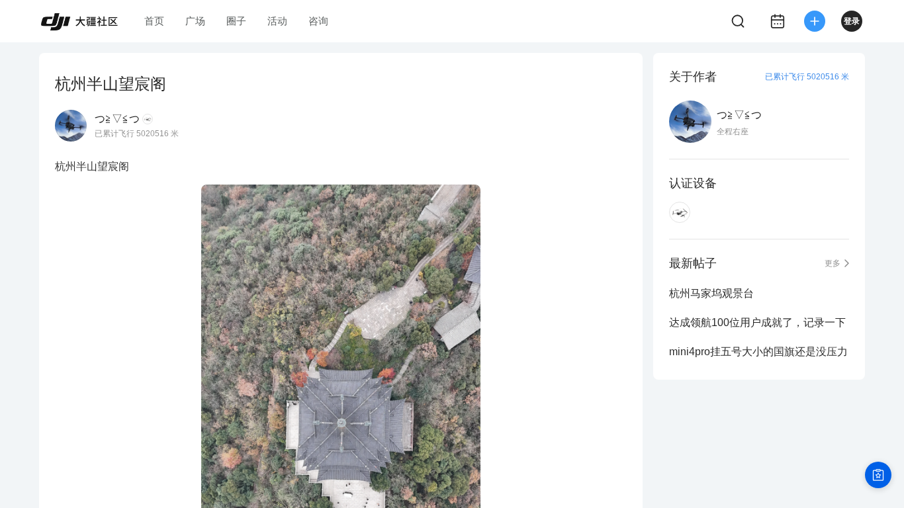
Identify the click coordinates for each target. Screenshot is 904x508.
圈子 (236, 20)
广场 (195, 20)
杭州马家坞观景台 (711, 293)
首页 (154, 20)
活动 (277, 20)
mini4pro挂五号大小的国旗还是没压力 (758, 351)
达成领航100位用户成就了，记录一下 (757, 322)
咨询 (318, 20)
